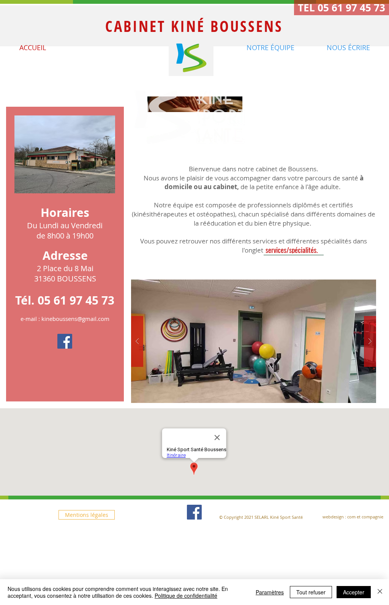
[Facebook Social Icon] (64, 341)
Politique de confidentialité (186, 595)
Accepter (353, 592)
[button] (341, 7)
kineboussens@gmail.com (75, 318)
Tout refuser (311, 592)
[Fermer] (379, 592)
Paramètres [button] (270, 592)
